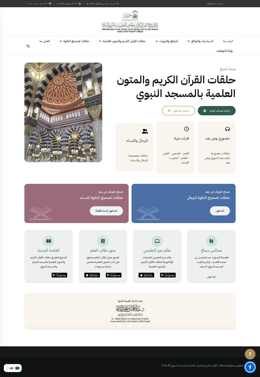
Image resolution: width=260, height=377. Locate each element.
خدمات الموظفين (215, 3)
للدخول (220, 211)
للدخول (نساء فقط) (106, 211)
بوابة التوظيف (224, 51)
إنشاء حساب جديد (219, 111)
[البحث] (28, 46)
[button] (250, 367)
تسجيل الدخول (180, 111)
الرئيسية (228, 41)
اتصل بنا (45, 41)
